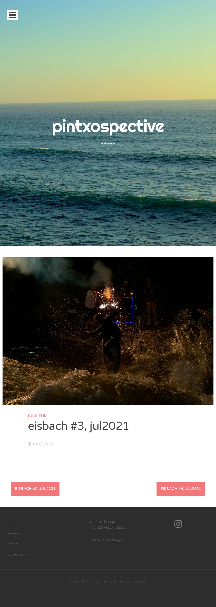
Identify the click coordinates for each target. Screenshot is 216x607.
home (12, 524)
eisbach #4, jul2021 (180, 488)
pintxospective (108, 126)
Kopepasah (138, 581)
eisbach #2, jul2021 (35, 488)
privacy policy (18, 554)
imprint (13, 544)
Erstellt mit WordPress (84, 581)
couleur (37, 416)
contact (14, 534)
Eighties (118, 581)
